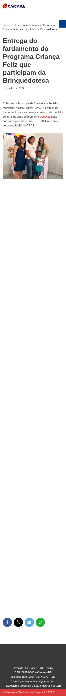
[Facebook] (7, 622)
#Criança (45, 116)
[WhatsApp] (40, 622)
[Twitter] (18, 622)
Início (6, 25)
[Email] (29, 622)
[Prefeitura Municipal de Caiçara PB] (14, 6)
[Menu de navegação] (59, 6)
